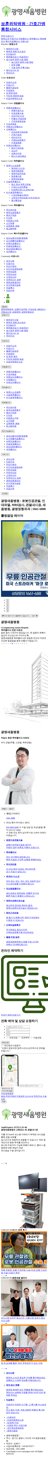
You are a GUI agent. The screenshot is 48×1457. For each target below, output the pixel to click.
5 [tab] (7, 611)
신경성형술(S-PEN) (20, 195)
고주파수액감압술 (25, 198)
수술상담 (37, 1037)
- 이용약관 (10, 1417)
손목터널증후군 (18, 140)
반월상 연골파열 (18, 119)
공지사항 (10, 261)
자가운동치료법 (13, 285)
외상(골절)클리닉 (14, 249)
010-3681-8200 (12, 827)
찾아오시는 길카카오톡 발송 (7, 1090)
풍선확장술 (16, 200)
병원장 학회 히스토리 (16, 51)
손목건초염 (16, 135)
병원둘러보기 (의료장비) (17, 57)
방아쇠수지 (16, 137)
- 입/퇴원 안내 (12, 1423)
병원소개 (5, 39)
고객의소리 (11, 277)
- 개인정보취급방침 (15, 1428)
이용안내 (10, 264)
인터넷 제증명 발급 (15, 96)
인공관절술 (11, 124)
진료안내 (14, 39)
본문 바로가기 (7, 36)
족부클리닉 (6, 403)
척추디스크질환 (13, 166)
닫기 (34, 616)
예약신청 (5, 1043)
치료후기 (10, 288)
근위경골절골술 (18, 121)
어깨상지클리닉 (13, 145)
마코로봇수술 (17, 113)
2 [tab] (7, 603)
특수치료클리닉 (13, 41)
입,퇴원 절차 (11, 93)
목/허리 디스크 (18, 168)
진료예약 (10, 90)
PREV (4, 809)
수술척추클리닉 (13, 182)
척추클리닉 (34, 39)
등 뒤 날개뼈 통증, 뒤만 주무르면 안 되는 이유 (21, 1363)
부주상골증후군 (13, 213)
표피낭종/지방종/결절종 (17, 238)
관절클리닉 (23, 39)
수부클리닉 (11, 129)
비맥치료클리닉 (13, 243)
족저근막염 (11, 215)
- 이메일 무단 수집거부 (16, 1425)
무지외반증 (11, 210)
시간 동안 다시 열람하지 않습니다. (16, 616)
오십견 (14, 151)
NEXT (11, 809)
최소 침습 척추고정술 (21, 184)
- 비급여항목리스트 (15, 1420)
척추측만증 (16, 176)
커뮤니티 (24, 41)
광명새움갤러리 (13, 282)
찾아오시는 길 (12, 70)
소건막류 (10, 223)
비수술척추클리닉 (14, 192)
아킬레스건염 (12, 221)
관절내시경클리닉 (14, 127)
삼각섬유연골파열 (19, 132)
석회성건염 (16, 153)
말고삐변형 (11, 229)
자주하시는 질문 (13, 280)
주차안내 (10, 73)
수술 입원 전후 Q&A (20, 68)
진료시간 (10, 85)
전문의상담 (11, 274)
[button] (2, 643)
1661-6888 (10, 818)
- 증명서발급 (12, 1431)
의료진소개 (11, 82)
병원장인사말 (12, 49)
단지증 (9, 218)
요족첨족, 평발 (12, 226)
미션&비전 (11, 54)
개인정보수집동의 (12, 1045)
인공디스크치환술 (19, 187)
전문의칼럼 (11, 272)
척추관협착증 (17, 171)
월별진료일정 (12, 88)
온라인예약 (11, 266)
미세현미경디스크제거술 (22, 190)
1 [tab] (7, 600)
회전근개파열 (17, 148)
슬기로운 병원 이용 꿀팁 (17, 59)
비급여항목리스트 (14, 98)
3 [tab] (7, 606)
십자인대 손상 (17, 116)
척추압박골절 (17, 179)
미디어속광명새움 (14, 269)
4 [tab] (7, 608)
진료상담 (13, 1037)
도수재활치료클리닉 (15, 241)
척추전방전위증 (18, 174)
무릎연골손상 (17, 111)
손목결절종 (16, 143)
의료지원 (10, 290)
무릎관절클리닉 (13, 108)
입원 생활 (15, 65)
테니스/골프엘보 (18, 156)
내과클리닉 (11, 251)
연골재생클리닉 (13, 246)
